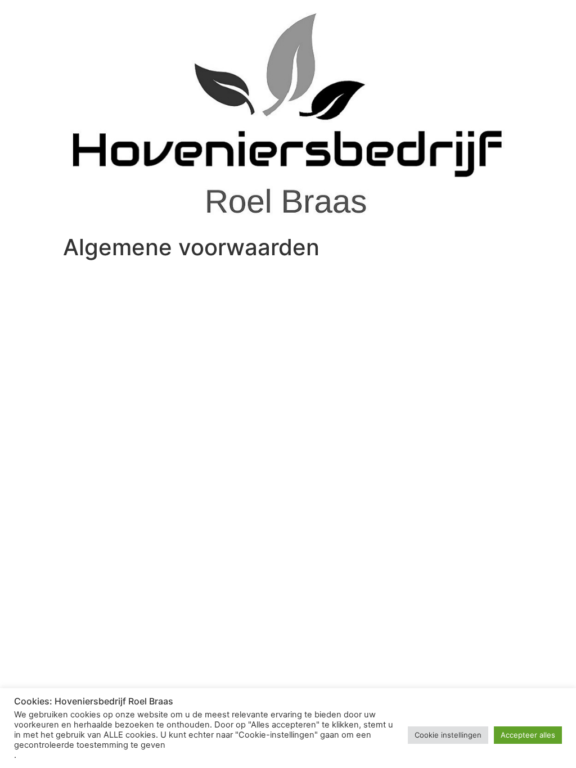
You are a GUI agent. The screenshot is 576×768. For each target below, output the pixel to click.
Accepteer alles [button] (528, 734)
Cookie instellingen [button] (448, 734)
